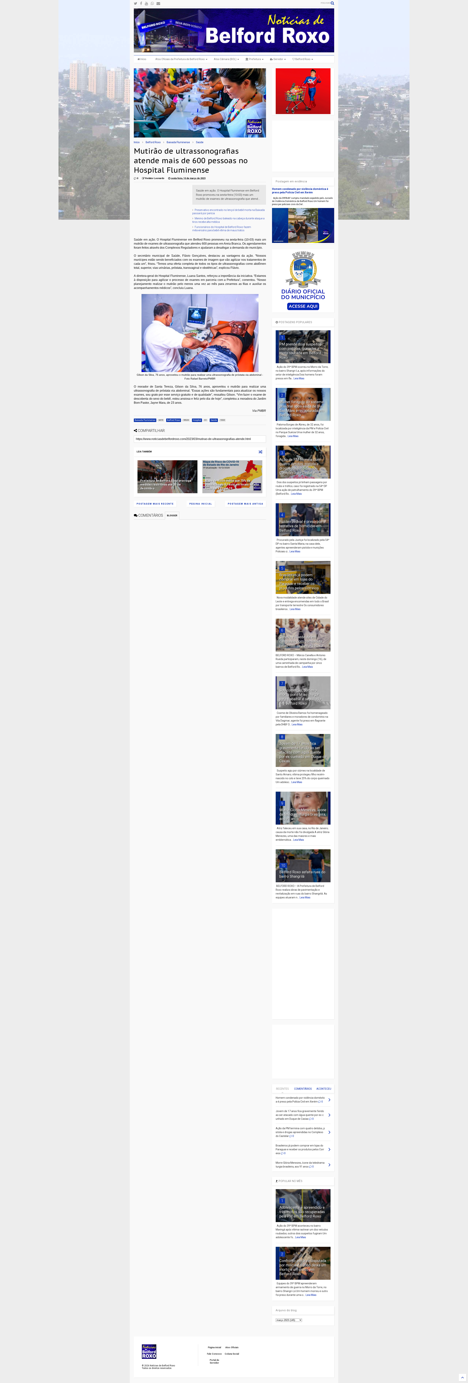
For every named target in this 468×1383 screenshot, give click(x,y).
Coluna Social (232, 1354)
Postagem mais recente (155, 504)
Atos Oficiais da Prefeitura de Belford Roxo (180, 59)
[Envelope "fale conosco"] (158, 3)
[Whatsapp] (152, 3)
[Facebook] (141, 3)
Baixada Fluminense (178, 142)
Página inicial (200, 504)
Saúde (199, 142)
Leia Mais (299, 378)
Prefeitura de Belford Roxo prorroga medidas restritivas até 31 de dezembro (165, 484)
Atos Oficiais (232, 1347)
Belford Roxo (302, 59)
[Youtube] (146, 3)
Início (143, 59)
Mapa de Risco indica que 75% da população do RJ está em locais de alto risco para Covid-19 (232, 484)
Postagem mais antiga (245, 504)
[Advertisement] (161, 208)
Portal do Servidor (214, 1361)
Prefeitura (254, 59)
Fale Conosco (214, 1354)
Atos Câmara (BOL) (225, 59)
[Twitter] (135, 3)
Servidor (278, 59)
